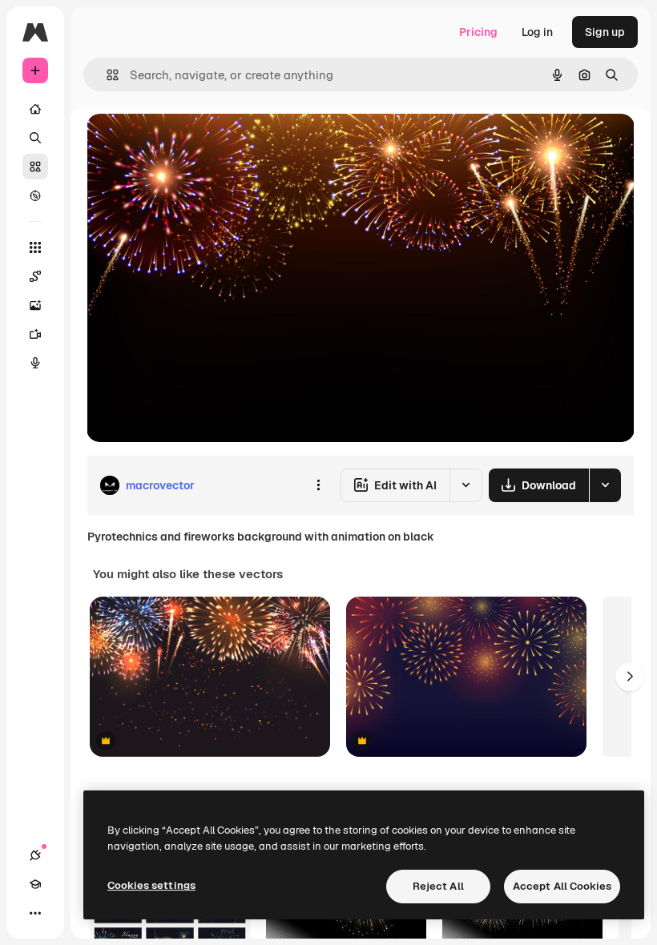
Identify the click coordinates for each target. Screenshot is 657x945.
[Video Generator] (35, 334)
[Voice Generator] (35, 363)
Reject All (438, 886)
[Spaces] (35, 276)
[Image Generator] (35, 305)
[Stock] (35, 166)
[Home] (35, 109)
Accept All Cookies (562, 886)
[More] (35, 913)
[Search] (35, 138)
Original (189, 143)
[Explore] (35, 195)
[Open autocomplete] (106, 75)
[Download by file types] (605, 485)
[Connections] (35, 855)
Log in (537, 32)
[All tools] (35, 247)
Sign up (605, 32)
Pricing (478, 32)
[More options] (318, 485)
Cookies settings (151, 885)
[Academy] (35, 884)
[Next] (629, 677)
